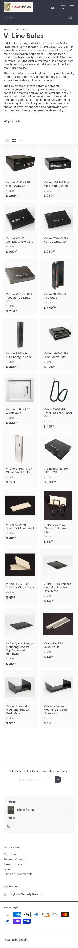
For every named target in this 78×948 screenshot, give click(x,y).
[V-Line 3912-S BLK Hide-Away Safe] (58, 345)
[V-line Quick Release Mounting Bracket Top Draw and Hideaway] (20, 637)
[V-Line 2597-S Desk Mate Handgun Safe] (58, 173)
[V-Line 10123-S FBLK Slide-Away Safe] (20, 173)
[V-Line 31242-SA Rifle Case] (58, 285)
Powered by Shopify (16, 939)
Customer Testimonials (18, 874)
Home (7, 29)
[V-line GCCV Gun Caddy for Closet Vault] (58, 517)
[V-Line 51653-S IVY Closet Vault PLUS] (20, 460)
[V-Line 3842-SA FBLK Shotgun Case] (20, 345)
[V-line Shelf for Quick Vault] (58, 634)
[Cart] (62, 7)
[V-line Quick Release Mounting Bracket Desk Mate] (58, 576)
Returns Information (16, 859)
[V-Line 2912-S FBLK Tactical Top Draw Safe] (20, 286)
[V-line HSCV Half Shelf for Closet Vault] (20, 575)
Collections (20, 29)
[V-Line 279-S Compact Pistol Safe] (20, 229)
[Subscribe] (58, 779)
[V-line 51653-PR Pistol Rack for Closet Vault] (58, 402)
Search (8, 869)
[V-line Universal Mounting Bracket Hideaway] (58, 699)
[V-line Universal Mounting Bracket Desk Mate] (20, 699)
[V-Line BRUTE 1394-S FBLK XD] (58, 460)
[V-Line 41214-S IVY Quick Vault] (20, 400)
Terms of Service (14, 864)
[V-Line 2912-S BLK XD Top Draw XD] (58, 229)
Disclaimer (10, 854)
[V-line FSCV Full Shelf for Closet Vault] (20, 516)
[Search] (70, 17)
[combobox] (39, 17)
